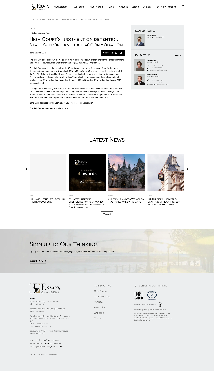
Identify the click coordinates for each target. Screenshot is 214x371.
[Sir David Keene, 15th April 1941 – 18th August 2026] (48, 172)
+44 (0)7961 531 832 (156, 68)
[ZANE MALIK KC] (139, 35)
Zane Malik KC (151, 35)
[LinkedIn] (112, 52)
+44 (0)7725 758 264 (156, 82)
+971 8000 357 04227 (40, 324)
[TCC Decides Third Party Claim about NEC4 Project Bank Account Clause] (165, 155)
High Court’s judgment (43, 108)
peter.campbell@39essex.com (159, 85)
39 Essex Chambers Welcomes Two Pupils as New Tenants (126, 200)
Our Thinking (40, 19)
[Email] (120, 52)
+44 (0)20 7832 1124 (156, 80)
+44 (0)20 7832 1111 (40, 304)
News (49, 19)
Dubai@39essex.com (43, 326)
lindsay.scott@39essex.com (158, 70)
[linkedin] (160, 304)
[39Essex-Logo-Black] (39, 4)
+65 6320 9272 (38, 311)
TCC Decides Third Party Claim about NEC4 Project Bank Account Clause (163, 202)
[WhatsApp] (116, 52)
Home (32, 19)
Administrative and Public (40, 33)
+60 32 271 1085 (38, 333)
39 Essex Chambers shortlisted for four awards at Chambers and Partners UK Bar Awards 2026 (87, 203)
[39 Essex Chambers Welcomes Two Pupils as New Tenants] (126, 155)
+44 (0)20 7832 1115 (156, 66)
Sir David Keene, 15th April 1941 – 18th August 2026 (48, 200)
